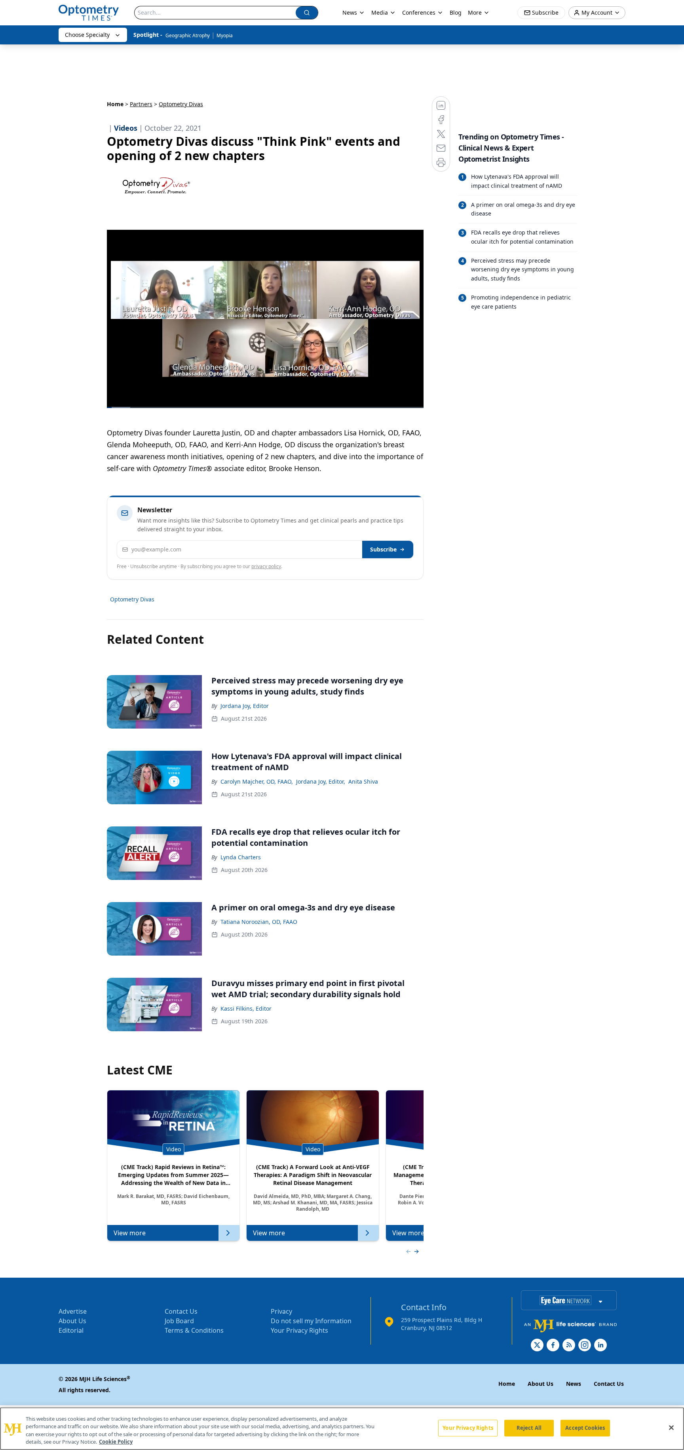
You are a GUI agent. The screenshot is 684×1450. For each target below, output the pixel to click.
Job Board (179, 1320)
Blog (456, 12)
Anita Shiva (363, 781)
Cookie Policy (116, 1441)
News (349, 12)
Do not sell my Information (311, 1320)
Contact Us (181, 1311)
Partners (141, 104)
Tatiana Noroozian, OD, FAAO (258, 921)
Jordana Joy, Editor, (320, 781)
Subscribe (383, 549)
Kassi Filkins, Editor (246, 1008)
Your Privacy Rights (299, 1330)
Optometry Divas (132, 599)
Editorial (71, 1330)
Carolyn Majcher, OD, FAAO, (256, 781)
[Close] (671, 1427)
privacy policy (266, 566)
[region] (342, 1428)
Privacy (281, 1311)
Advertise (73, 1311)
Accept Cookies (585, 1427)
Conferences (418, 12)
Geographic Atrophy (187, 35)
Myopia (225, 35)
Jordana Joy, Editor (244, 706)
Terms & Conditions (194, 1330)
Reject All (529, 1427)
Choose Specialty (87, 34)
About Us (72, 1320)
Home (115, 104)
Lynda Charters (240, 857)
